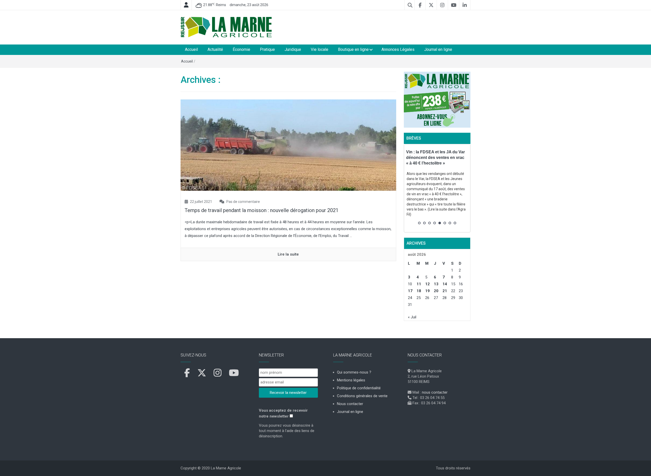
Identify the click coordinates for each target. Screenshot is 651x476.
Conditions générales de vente (362, 396)
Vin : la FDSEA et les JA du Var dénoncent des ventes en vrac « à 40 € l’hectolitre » (435, 157)
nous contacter (435, 392)
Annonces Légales (398, 49)
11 (419, 284)
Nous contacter (350, 403)
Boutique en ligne (353, 49)
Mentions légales (351, 380)
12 (427, 284)
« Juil (412, 317)
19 (427, 291)
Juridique (293, 49)
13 (436, 284)
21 (444, 291)
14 (444, 284)
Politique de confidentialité (359, 388)
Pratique (267, 49)
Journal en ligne (438, 49)
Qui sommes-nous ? (354, 372)
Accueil (191, 49)
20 (436, 291)
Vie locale (319, 49)
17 (410, 291)
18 (419, 291)
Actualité (215, 49)
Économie (241, 49)
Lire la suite (288, 254)
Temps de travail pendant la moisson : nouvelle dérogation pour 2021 (261, 210)
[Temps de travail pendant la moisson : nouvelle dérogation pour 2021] (288, 144)
